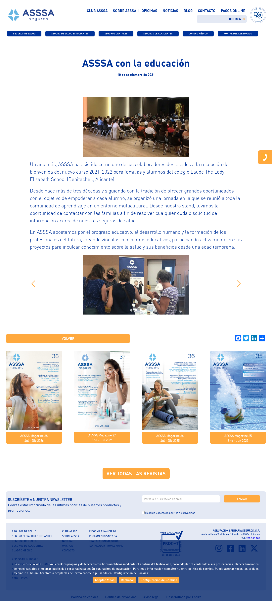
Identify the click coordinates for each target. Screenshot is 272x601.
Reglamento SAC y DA (103, 536)
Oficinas (149, 10)
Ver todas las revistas (136, 473)
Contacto (206, 10)
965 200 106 (253, 538)
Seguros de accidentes (158, 33)
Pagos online (233, 10)
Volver (68, 338)
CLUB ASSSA (69, 531)
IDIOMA (235, 19)
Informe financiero (102, 531)
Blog (188, 10)
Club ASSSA (97, 10)
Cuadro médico (198, 33)
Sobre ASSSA (124, 10)
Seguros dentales (116, 33)
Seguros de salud (24, 33)
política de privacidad (182, 512)
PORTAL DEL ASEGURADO (238, 33)
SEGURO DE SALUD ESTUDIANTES (70, 33)
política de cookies (200, 568)
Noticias (170, 10)
